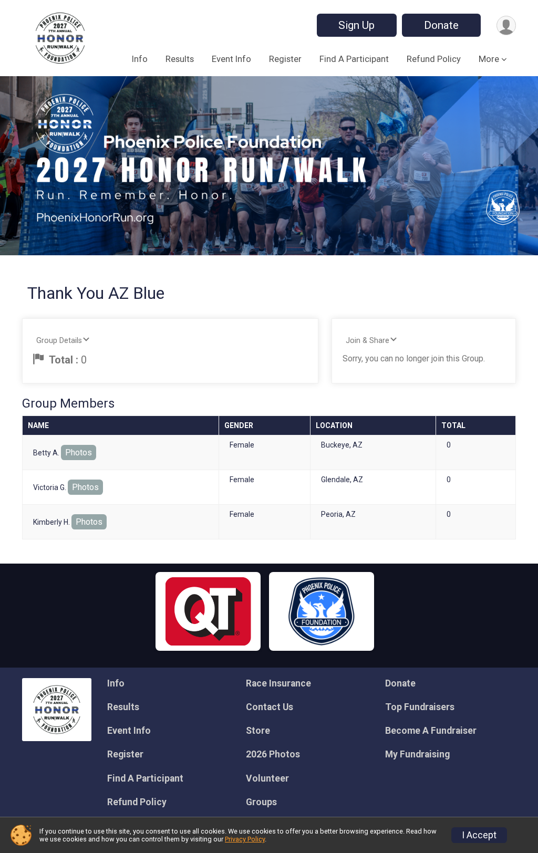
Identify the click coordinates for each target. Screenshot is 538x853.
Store (258, 730)
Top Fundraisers (419, 707)
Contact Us (269, 707)
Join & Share (367, 340)
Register (285, 59)
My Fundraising (417, 754)
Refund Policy (434, 59)
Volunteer (267, 778)
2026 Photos (273, 754)
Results (179, 59)
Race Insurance (278, 683)
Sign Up (356, 25)
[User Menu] (506, 25)
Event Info (231, 59)
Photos (78, 452)
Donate (441, 25)
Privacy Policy (245, 839)
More (489, 59)
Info (140, 59)
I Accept (479, 835)
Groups (261, 802)
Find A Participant (354, 59)
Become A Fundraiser (431, 730)
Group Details (59, 340)
